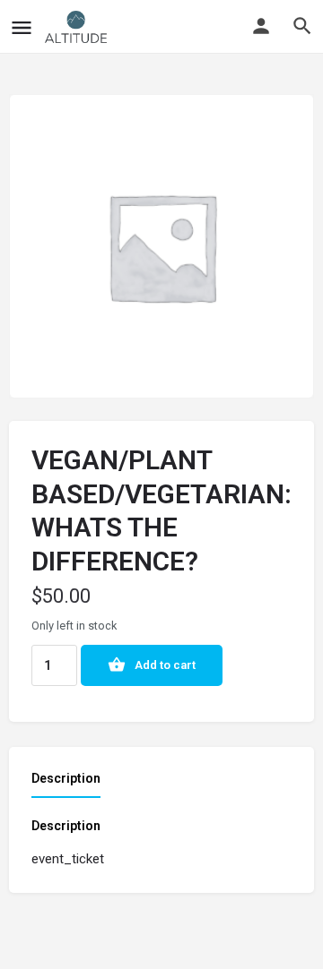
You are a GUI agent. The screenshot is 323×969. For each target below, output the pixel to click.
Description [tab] (65, 778)
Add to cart (165, 665)
